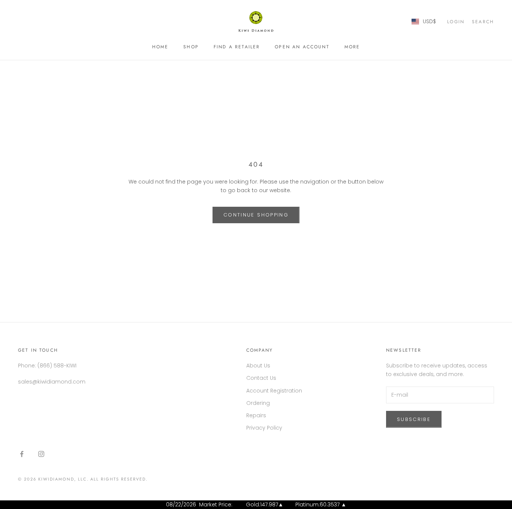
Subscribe (414, 419)
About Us (258, 365)
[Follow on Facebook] (21, 454)
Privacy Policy (264, 427)
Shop (191, 46)
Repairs (256, 415)
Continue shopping (256, 214)
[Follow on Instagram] (41, 454)
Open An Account (302, 46)
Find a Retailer (237, 46)
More (352, 46)
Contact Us (261, 378)
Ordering (258, 403)
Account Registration (274, 390)
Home (160, 46)
